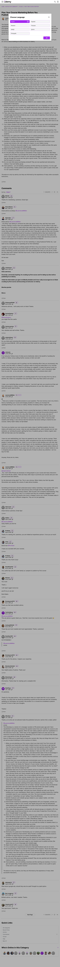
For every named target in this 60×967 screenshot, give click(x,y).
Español (33, 21)
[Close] (49, 17)
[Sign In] (57, 1)
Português (13, 33)
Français (33, 25)
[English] (7, 1)
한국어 (33, 29)
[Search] (55, 1)
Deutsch (13, 25)
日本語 (12, 29)
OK (46, 38)
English (13, 21)
